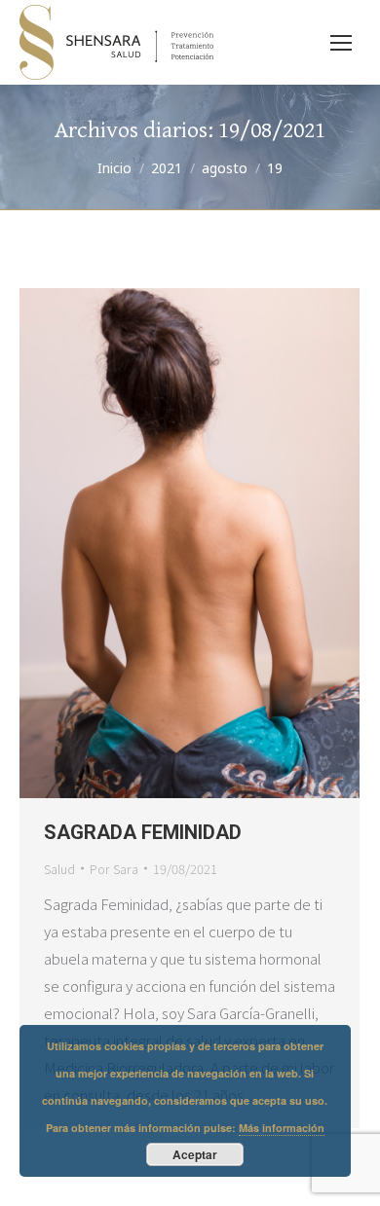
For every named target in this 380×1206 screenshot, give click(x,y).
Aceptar (194, 1154)
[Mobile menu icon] (341, 42)
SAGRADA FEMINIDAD (143, 832)
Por (114, 868)
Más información (281, 1127)
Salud (59, 868)
